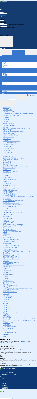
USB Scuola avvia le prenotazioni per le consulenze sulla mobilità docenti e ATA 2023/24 (13, 265)
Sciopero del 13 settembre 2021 (6, 324)
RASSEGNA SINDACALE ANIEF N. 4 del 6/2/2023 (9, 266)
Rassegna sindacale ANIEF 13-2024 (7, 183)
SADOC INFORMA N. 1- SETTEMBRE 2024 (8, 152)
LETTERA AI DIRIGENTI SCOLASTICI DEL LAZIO (9, 332)
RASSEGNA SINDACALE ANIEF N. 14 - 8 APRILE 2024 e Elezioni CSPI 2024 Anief (13, 180)
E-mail (8, 24)
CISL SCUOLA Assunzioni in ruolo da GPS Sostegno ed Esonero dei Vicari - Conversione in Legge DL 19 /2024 (16, 166)
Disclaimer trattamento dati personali (4, 392)
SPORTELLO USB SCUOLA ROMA (7, 218)
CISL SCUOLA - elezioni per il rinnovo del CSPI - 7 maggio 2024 (10, 188)
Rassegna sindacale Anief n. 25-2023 (7, 227)
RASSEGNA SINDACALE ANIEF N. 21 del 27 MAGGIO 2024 (10, 159)
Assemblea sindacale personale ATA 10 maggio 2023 (9, 246)
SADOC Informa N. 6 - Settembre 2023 (7, 226)
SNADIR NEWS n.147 (6, 304)
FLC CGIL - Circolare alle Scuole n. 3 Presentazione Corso (10, 213)
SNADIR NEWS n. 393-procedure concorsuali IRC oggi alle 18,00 (11, 203)
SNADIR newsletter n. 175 (6, 260)
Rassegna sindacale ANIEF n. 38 (7, 270)
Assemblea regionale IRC (6, 261)
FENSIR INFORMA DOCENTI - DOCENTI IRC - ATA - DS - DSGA (11, 211)
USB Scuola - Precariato (6, 310)
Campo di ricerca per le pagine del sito (4, 99)
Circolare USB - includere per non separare (8, 277)
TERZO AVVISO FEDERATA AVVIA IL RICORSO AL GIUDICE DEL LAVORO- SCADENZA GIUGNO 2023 (16, 251)
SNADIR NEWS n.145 (6, 313)
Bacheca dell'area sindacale (30, 95)
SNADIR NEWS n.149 (6, 309)
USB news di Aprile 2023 (6, 252)
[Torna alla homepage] (18, 49)
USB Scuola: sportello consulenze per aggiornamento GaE (10, 312)
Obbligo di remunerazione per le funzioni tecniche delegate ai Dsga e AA (11, 206)
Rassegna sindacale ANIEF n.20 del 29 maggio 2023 (9, 241)
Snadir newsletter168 (5, 276)
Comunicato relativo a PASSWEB (7, 170)
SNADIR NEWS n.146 (6, 305)
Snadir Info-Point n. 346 (6, 117)
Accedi (1, 9)
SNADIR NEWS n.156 (6, 294)
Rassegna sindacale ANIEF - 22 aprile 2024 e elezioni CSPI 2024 (10, 171)
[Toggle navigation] (6, 52)
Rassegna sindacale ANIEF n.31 (7, 280)
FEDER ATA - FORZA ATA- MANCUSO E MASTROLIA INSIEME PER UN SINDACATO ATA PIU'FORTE (16, 128)
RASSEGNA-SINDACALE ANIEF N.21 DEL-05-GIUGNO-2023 (11, 239)
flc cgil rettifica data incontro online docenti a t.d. (8, 130)
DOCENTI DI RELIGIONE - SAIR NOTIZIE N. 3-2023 (10, 256)
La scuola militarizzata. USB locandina (7, 109)
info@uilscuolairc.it (24, 341)
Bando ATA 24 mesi (5, 303)
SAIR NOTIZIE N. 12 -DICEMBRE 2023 (8, 215)
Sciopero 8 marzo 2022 (5, 314)
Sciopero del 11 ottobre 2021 (6, 323)
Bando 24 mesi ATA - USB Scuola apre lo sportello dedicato (10, 167)
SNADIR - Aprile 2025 (6, 119)
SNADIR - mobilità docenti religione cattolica (8, 258)
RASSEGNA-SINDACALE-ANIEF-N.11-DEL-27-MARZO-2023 (11, 257)
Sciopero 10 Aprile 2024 (6, 181)
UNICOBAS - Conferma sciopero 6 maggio (8, 328)
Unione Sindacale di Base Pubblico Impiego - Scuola (9, 195)
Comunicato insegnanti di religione (7, 325)
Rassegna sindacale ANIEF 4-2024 (7, 199)
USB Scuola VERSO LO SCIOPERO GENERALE (9, 244)
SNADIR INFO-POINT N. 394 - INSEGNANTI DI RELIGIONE (11, 115)
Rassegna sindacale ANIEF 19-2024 (7, 162)
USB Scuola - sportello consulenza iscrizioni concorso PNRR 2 (10, 135)
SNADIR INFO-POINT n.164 (6, 286)
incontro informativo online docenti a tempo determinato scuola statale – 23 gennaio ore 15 (13, 131)
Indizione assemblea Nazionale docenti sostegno (8, 126)
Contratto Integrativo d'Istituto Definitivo (7, 110)
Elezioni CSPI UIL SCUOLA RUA (7, 172)
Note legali (3, 382)
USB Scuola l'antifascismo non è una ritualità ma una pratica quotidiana (11, 262)
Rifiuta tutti (6, 346)
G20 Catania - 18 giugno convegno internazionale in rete (9, 326)
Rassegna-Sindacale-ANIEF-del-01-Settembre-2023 (9, 229)
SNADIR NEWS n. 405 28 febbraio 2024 (8, 193)
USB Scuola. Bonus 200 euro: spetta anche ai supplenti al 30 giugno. (11, 291)
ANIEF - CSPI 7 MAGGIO (6, 186)
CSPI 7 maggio (5, 187)
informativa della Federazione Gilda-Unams (8, 107)
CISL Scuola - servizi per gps (6, 160)
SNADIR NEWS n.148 (6, 302)
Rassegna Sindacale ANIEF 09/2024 (7, 192)
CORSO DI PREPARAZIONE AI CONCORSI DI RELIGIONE (10, 190)
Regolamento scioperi (5, 337)
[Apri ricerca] (31, 52)
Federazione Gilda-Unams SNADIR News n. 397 (9, 201)
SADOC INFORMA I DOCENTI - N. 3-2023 (8, 240)
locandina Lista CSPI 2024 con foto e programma (8, 174)
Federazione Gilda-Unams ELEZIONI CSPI (8, 177)
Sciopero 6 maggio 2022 (6, 301)
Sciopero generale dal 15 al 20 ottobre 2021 (8, 322)
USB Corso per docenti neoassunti (7, 283)
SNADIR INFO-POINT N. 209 (7, 146)
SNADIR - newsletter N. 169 (6, 272)
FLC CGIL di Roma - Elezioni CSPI (7, 184)
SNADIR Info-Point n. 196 (6, 149)
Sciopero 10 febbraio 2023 (6, 268)
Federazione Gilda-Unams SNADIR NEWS (8, 220)
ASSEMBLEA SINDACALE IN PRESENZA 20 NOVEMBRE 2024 (11, 141)
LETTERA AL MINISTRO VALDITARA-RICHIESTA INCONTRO (11, 279)
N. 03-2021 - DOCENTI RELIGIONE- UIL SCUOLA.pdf (7, 342)
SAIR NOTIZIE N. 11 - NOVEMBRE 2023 (8, 222)
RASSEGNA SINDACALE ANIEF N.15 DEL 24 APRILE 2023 (10, 250)
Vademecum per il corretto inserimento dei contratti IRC (9, 230)
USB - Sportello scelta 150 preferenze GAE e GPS (9, 156)
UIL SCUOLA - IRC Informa (6, 334)
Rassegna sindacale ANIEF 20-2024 (7, 161)
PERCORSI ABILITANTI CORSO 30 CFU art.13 (9, 194)
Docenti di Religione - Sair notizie (7, 290)
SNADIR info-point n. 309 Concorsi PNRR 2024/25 (9, 134)
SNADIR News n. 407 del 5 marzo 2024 (8, 191)
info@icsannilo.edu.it (8, 373)
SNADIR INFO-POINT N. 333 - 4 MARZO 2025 (9, 125)
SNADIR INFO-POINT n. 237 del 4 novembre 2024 (9, 144)
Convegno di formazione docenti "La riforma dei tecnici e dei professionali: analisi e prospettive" (14, 225)
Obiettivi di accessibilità (4, 385)
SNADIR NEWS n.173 (6, 295)
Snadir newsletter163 (5, 287)
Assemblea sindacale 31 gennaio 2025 (7, 129)
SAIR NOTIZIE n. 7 (5, 271)
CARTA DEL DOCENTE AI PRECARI (8, 293)
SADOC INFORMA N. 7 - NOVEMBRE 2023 (8, 221)
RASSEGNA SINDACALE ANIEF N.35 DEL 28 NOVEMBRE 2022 (11, 273)
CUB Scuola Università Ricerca (6, 198)
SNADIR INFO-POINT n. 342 (6, 121)
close (1, 55)
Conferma (4, 48)
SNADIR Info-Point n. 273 (6, 138)
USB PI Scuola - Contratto (6, 202)
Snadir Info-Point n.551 (6, 108)
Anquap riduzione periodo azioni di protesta (8, 274)
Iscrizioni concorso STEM (6, 315)
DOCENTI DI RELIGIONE (6, 216)
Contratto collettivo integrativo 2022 (7, 317)
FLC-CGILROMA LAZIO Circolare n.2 (8, 214)
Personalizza (2, 346)
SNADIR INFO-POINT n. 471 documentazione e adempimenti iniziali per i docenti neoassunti (14, 112)
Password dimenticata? (2, 15)
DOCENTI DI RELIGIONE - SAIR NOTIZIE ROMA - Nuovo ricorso (11, 267)
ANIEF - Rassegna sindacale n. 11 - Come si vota (9, 185)
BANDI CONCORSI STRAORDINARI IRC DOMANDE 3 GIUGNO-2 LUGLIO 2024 (13, 158)
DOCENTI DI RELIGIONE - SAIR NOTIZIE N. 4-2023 (10, 248)
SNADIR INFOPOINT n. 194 (6, 150)
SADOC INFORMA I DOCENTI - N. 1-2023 (8, 255)
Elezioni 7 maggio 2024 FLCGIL (7, 164)
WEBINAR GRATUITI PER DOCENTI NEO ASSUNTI (10, 285)
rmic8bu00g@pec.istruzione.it (9, 374)
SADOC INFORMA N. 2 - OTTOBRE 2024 (8, 148)
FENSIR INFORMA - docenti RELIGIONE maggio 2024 (10, 165)
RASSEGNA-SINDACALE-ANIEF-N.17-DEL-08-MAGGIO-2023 (11, 245)
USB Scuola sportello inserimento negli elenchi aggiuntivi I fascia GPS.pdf (11, 254)
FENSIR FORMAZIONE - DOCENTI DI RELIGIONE (9, 179)
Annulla (1, 48)
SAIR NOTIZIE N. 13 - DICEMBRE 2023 (8, 210)
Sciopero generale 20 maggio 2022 (7, 297)
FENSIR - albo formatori (6, 264)
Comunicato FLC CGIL (6, 217)
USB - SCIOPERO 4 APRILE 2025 (7, 120)
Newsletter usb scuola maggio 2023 (7, 243)
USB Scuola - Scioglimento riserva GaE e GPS (8, 237)
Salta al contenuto (2, 0)
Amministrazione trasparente (5, 387)
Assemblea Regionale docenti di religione (8, 263)
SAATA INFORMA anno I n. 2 (6, 233)
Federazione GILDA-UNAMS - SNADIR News (8, 189)
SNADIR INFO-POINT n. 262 (6, 143)
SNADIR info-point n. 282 (6, 136)
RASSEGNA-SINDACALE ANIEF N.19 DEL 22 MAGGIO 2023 (11, 242)
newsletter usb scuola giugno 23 (6, 234)
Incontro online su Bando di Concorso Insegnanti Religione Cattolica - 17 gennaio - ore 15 (13, 204)
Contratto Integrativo (5, 127)
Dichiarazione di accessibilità (5, 384)
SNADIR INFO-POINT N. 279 (7, 139)
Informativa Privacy (4, 383)
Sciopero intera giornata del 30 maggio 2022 (8, 296)
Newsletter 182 (5, 235)
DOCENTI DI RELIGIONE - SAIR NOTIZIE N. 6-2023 (10, 236)
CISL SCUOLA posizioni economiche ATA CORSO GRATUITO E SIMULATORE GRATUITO (14, 122)
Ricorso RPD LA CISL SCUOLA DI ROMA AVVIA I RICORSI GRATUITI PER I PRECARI (14, 333)
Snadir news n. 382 (5, 208)
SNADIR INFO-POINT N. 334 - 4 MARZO (8, 124)
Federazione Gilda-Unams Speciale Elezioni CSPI (9, 168)
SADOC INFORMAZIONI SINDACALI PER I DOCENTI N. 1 (10, 289)
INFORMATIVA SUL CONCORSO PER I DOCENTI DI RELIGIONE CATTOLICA (13, 212)
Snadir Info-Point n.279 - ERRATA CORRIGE (8, 137)
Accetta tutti (11, 346)
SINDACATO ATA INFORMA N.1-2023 (8, 249)
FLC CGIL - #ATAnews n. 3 (6, 223)
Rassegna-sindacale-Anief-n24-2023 (7, 228)
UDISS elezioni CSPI (5, 169)
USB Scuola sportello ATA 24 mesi (7, 253)
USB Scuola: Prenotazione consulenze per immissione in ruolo (10, 292)
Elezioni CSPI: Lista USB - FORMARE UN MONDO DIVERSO (11, 182)
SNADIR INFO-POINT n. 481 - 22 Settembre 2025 (9, 111)
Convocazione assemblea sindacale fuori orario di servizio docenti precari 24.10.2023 (13, 224)
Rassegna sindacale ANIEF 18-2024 (7, 163)
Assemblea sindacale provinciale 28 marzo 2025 (8, 123)
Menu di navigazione (13, 105)
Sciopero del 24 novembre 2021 (6, 319)
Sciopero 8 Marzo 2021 (6, 335)
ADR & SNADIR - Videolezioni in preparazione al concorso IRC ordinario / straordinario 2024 (14, 200)
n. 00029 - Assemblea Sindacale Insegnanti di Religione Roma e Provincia (11, 259)
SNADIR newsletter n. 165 (6, 284)
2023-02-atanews (5, 232)
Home (28, 94)
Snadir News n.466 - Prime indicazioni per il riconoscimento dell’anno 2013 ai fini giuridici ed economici (15, 151)
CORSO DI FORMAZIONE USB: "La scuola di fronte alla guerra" (11, 308)
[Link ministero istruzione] (3, 1)
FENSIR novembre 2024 (6, 140)
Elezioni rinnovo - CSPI (6, 175)
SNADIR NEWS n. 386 (6, 205)
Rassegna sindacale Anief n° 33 (6, 275)
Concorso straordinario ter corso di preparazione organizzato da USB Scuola (12, 231)
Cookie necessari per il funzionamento (4, 351)
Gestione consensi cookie (5, 386)
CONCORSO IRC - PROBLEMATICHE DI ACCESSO (9, 157)
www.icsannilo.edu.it (2, 353)
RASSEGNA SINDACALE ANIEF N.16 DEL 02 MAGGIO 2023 (11, 247)
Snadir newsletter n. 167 (6, 278)
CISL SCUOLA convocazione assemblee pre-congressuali (10, 142)
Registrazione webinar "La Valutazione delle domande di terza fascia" (11, 327)
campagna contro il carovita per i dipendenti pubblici (9, 282)
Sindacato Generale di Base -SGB (7, 299)
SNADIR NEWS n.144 (6, 307)
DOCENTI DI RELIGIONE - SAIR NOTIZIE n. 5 (9, 281)
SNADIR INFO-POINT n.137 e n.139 (7, 316)
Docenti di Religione (5, 336)
